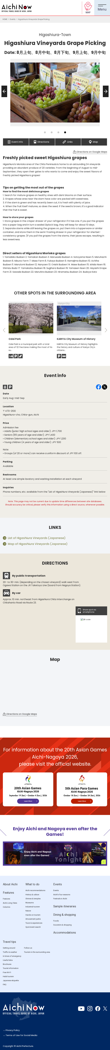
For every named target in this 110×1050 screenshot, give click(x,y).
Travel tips (9, 942)
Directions (43, 141)
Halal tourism (8, 976)
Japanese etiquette (11, 980)
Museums (29, 903)
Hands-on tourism (32, 915)
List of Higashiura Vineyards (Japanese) (36, 538)
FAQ (4, 984)
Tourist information (10, 968)
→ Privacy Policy (11, 1030)
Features (8, 892)
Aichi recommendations (35, 890)
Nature (28, 911)
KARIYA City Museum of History (76, 339)
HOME (5, 19)
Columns (6, 907)
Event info (17, 141)
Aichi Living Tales (10, 903)
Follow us (28, 948)
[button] (3, 97)
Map (95, 141)
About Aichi (10, 884)
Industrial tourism (32, 907)
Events (12, 19)
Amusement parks (33, 919)
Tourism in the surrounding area (37, 952)
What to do (32, 884)
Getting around (9, 948)
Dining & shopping (64, 914)
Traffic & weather (10, 952)
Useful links (8, 960)
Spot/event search (33, 927)
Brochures (7, 964)
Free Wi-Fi (7, 972)
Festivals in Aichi (60, 899)
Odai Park (15, 339)
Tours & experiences (33, 923)
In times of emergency (12, 956)
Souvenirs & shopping (62, 925)
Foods (56, 921)
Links (69, 141)
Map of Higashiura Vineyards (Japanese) (37, 544)
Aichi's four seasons (61, 894)
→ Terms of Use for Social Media (20, 1035)
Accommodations (64, 932)
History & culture (32, 894)
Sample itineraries (64, 906)
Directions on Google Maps (91, 151)
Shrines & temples (33, 899)
